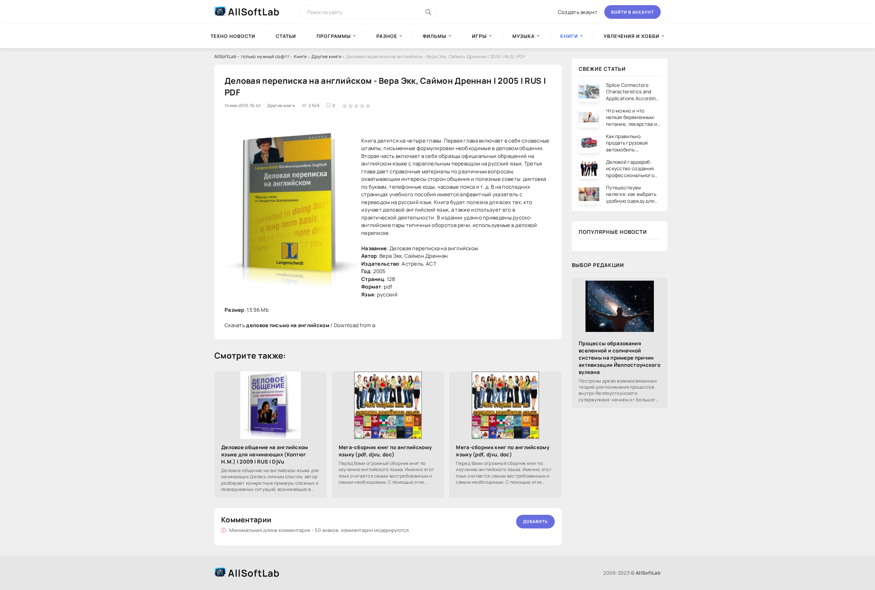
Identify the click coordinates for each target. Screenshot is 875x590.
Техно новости (233, 36)
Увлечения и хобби (631, 36)
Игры (479, 36)
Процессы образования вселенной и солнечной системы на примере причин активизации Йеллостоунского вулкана (619, 358)
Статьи (286, 36)
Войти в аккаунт (632, 12)
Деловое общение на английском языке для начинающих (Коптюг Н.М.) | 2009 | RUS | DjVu (264, 454)
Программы (334, 36)
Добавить (535, 521)
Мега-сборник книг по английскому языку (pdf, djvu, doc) (385, 451)
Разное (386, 36)
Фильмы (434, 36)
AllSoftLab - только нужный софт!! (251, 56)
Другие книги (326, 56)
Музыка (523, 36)
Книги (300, 56)
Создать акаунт (577, 12)
